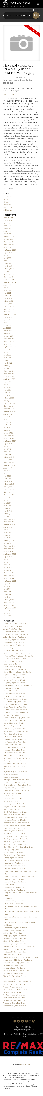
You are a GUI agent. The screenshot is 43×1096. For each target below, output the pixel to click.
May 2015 (7, 565)
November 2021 (9, 374)
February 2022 (8, 366)
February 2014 (8, 600)
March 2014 (7, 597)
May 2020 (7, 422)
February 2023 (8, 333)
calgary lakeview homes (11, 664)
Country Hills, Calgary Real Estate (15, 710)
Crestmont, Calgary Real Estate (14, 720)
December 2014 (9, 573)
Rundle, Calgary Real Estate (13, 903)
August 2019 (7, 444)
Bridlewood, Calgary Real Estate (14, 658)
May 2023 (7, 325)
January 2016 (8, 543)
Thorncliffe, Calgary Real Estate (14, 976)
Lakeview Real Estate (11, 801)
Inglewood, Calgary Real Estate (14, 782)
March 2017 (7, 511)
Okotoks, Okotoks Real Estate (14, 855)
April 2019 (7, 454)
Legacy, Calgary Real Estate (13, 809)
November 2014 (9, 575)
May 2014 (7, 592)
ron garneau (7, 898)
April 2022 (7, 360)
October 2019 (8, 438)
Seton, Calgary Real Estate (12, 933)
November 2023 (9, 309)
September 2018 (9, 465)
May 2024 (7, 293)
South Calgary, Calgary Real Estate (15, 949)
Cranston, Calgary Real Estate (14, 715)
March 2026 (7, 234)
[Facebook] (14, 1021)
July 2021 (6, 384)
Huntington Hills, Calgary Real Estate (16, 780)
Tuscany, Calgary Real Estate (13, 979)
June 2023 (7, 323)
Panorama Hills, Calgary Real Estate (16, 860)
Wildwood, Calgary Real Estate (14, 998)
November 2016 (9, 522)
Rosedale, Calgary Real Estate (14, 901)
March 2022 (7, 363)
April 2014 (7, 594)
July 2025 (6, 255)
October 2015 (8, 551)
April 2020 (7, 425)
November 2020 (9, 406)
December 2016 (9, 519)
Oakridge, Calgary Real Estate (14, 849)
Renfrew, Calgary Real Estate (13, 887)
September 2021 (9, 379)
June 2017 (7, 503)
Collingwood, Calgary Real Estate (15, 699)
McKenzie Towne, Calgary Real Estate (16, 825)
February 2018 (8, 484)
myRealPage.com (25, 1064)
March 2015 (7, 567)
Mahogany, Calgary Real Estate (14, 815)
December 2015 (9, 546)
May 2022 (7, 357)
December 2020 (9, 403)
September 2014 (9, 581)
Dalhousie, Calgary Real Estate (14, 726)
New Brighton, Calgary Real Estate (15, 839)
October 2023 (8, 312)
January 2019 (8, 460)
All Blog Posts (8, 196)
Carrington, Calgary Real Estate (14, 677)
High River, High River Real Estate (15, 771)
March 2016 (7, 538)
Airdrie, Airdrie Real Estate (12, 629)
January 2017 (8, 516)
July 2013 (6, 613)
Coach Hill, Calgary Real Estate (14, 693)
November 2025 (9, 245)
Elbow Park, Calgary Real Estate (14, 739)
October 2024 (8, 279)
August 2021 (7, 382)
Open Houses (8, 207)
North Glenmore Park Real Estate (15, 844)
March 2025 (7, 266)
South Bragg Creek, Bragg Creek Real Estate (19, 946)
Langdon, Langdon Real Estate (14, 806)
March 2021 (7, 395)
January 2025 (8, 271)
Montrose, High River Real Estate (15, 836)
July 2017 (6, 500)
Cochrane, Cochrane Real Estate (15, 696)
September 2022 (9, 347)
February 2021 (8, 398)
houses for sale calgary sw (12, 777)
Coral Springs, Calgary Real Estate (15, 704)
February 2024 (8, 301)
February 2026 (8, 236)
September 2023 (9, 314)
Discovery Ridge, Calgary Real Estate (16, 731)
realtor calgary (8, 885)
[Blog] (33, 1021)
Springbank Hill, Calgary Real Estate (15, 954)
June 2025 (7, 258)
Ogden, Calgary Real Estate (13, 852)
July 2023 (6, 320)
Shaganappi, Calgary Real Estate (14, 936)
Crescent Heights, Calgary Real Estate (16, 718)
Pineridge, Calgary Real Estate (14, 868)
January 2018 (8, 487)
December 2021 (9, 371)
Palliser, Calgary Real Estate (13, 858)
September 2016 (9, 524)
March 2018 (7, 481)
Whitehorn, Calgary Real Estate (14, 995)
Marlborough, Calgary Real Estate (15, 817)
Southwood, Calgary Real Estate (14, 952)
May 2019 (7, 452)
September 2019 (9, 441)
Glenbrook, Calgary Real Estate (14, 763)
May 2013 (7, 616)
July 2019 (6, 446)
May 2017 (7, 505)
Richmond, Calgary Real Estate (14, 890)
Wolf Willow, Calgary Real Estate (15, 1000)
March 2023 (7, 331)
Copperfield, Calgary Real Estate (15, 702)
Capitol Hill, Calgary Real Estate (14, 675)
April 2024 (7, 296)
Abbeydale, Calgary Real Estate (14, 623)
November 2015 (9, 549)
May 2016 (7, 532)
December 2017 (9, 489)
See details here (9, 94)
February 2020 (8, 430)
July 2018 (6, 470)
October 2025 (8, 247)
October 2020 (8, 409)
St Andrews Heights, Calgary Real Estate (17, 960)
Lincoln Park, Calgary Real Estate (15, 812)
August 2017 (7, 497)
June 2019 (7, 449)
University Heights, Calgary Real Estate (17, 981)
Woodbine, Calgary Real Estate (14, 1003)
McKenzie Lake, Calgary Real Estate (16, 823)
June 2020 (7, 419)
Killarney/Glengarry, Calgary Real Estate (17, 785)
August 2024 (7, 285)
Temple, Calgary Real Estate (13, 973)
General (6, 199)
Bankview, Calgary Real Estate (14, 640)
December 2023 (9, 306)
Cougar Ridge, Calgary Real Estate (15, 707)
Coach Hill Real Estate (11, 691)
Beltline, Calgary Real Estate (13, 648)
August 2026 (7, 220)
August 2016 (7, 527)
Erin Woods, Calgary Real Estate (14, 742)
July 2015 (6, 559)
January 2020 (8, 433)
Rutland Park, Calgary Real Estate (15, 928)
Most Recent (8, 218)
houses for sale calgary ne (12, 774)
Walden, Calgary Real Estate (13, 987)
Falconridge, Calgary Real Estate (14, 753)
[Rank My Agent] (26, 1021)
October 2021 (8, 376)
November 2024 (9, 277)
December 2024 (9, 274)
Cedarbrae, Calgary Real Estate (14, 680)
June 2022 (7, 355)
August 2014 (7, 583)
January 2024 (8, 304)
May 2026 (7, 228)
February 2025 (8, 269)
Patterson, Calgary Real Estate (14, 866)
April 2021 (7, 392)
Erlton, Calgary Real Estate (12, 745)
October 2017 (8, 495)
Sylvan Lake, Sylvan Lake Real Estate (16, 971)
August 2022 (7, 349)
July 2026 (6, 223)
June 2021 (7, 387)
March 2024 (7, 298)
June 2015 (7, 562)
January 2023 (8, 336)
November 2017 (9, 492)
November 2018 (9, 462)
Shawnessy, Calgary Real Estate (14, 938)
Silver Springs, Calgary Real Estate (15, 944)
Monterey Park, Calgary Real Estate (16, 833)
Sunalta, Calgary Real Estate (13, 965)
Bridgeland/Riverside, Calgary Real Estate (18, 656)
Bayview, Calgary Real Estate (13, 645)
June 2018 (7, 473)
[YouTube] (29, 1021)
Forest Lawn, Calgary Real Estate (15, 755)
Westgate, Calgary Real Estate (14, 992)
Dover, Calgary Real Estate (13, 734)
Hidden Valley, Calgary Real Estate (15, 769)
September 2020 (9, 411)
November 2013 (9, 602)
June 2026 (7, 226)
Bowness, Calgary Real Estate (14, 650)
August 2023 (7, 317)
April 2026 (7, 231)
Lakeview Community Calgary (14, 793)
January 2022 (8, 368)
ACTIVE (30, 10)
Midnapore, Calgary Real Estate (14, 828)
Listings (6, 202)
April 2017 (7, 508)
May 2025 (7, 261)
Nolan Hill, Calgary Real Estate (14, 842)
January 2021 (8, 401)
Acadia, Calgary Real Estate (13, 626)
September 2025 (9, 250)
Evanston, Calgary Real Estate (14, 747)
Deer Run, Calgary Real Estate (14, 728)
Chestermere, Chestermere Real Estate (17, 685)
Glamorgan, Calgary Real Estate (14, 761)
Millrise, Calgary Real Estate (13, 831)
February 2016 (8, 540)
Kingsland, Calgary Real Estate (14, 788)
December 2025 (9, 242)
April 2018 (7, 479)
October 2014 (8, 578)
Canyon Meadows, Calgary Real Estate (17, 672)
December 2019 (9, 436)
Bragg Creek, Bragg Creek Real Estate (16, 653)
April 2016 (7, 535)
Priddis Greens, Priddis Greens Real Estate (18, 876)
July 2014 (6, 586)
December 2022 (9, 339)
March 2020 (7, 427)
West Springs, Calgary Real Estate (15, 989)
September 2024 (9, 282)
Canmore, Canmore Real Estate (14, 669)
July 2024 (6, 288)
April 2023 (7, 328)
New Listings (8, 204)
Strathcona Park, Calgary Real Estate (16, 963)
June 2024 (7, 290)
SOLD (38, 10)
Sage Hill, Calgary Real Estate (13, 930)
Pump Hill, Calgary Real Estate (14, 879)
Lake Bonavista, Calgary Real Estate (16, 790)
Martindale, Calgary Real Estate (14, 820)
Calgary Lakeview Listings (12, 667)
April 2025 (7, 263)
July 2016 (6, 530)
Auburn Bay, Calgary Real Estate (14, 637)
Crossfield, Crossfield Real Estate (15, 723)
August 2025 (7, 252)
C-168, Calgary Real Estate (12, 661)
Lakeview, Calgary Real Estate (14, 804)
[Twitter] (18, 1021)
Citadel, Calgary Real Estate (13, 688)
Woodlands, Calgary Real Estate (14, 1006)
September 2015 (9, 554)
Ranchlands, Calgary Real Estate (14, 882)
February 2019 (8, 457)
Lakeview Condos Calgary (12, 798)
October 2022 (8, 344)
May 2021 (7, 390)
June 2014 (7, 589)
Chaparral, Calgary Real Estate (14, 683)
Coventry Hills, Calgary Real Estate (15, 712)
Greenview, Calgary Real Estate (14, 766)
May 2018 (7, 476)
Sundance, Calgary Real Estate (14, 968)
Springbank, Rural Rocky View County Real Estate (20, 957)
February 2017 (8, 514)
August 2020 (7, 414)
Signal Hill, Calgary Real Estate (14, 941)
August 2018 (7, 468)
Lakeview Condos (9, 796)
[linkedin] (22, 1021)
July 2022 (6, 352)
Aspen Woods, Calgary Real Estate (15, 634)
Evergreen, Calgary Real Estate (14, 750)
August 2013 (7, 610)
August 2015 (7, 557)
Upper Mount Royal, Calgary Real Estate (21, 80)
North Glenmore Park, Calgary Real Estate (18, 847)
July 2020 (6, 417)
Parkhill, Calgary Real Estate (13, 863)
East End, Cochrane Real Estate (14, 736)
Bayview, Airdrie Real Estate (13, 642)
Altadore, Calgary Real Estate (13, 632)
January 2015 (8, 570)
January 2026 (8, 239)
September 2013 (9, 608)
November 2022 (9, 341)
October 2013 (8, 605)
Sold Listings (7, 210)
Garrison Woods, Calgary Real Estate (16, 758)
